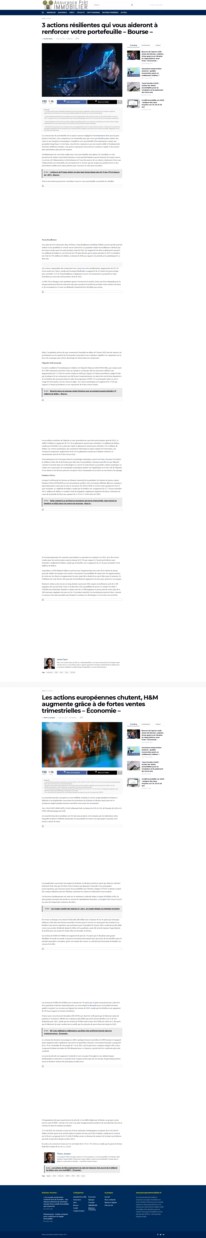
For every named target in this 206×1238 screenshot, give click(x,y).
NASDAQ (93, 244)
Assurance (62, 12)
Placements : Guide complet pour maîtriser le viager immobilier (55, 1216)
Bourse (49, 18)
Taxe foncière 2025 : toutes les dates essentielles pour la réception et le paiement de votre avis (152, 87)
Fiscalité (81, 12)
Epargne (91, 1200)
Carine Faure (48, 39)
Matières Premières (110, 12)
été (66, 253)
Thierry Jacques (49, 717)
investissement (99, 135)
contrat (117, 1133)
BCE (54, 1176)
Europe (86, 370)
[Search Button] (132, 5)
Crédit (72, 12)
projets (69, 883)
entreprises (94, 803)
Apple (49, 1176)
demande (111, 281)
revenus (112, 922)
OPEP (67, 1176)
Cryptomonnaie (93, 12)
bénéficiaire (81, 271)
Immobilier (51, 12)
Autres (124, 12)
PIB (78, 1176)
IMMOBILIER (92, 1205)
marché (68, 1059)
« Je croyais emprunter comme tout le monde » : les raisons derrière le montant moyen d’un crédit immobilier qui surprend (56, 1201)
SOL (66, 672)
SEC (61, 672)
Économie (50, 691)
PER (56, 672)
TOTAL (72, 672)
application (96, 467)
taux (98, 818)
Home (43, 18)
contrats (58, 1130)
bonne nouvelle (100, 462)
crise (88, 165)
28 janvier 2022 (60, 39)
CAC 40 (60, 1176)
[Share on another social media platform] (120, 102)
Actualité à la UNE (79, 1197)
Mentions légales (111, 1202)
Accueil (107, 1197)
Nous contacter (110, 1200)
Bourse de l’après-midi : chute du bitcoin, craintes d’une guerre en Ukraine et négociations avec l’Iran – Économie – (153, 56)
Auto (75, 1202)
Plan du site (109, 1205)
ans (47, 258)
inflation (50, 672)
